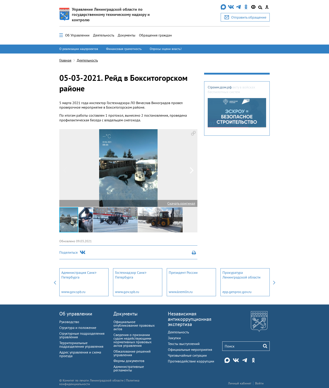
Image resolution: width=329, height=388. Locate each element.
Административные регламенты (128, 368)
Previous (55, 282)
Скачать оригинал (181, 203)
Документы (126, 35)
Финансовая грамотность (124, 49)
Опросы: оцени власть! (166, 49)
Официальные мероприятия (190, 349)
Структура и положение (77, 327)
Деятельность (103, 35)
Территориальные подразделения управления (81, 345)
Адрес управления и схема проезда (80, 354)
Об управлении (75, 314)
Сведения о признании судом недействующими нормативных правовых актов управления (132, 340)
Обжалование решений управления (132, 353)
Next (274, 282)
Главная (65, 60)
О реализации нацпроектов (78, 49)
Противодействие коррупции (191, 361)
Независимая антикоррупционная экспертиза (189, 319)
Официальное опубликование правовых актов (134, 325)
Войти (259, 383)
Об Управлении (77, 35)
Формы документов (128, 360)
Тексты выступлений (184, 343)
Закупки (174, 338)
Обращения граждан (155, 35)
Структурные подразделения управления (82, 335)
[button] (193, 133)
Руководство (69, 321)
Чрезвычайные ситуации (187, 355)
